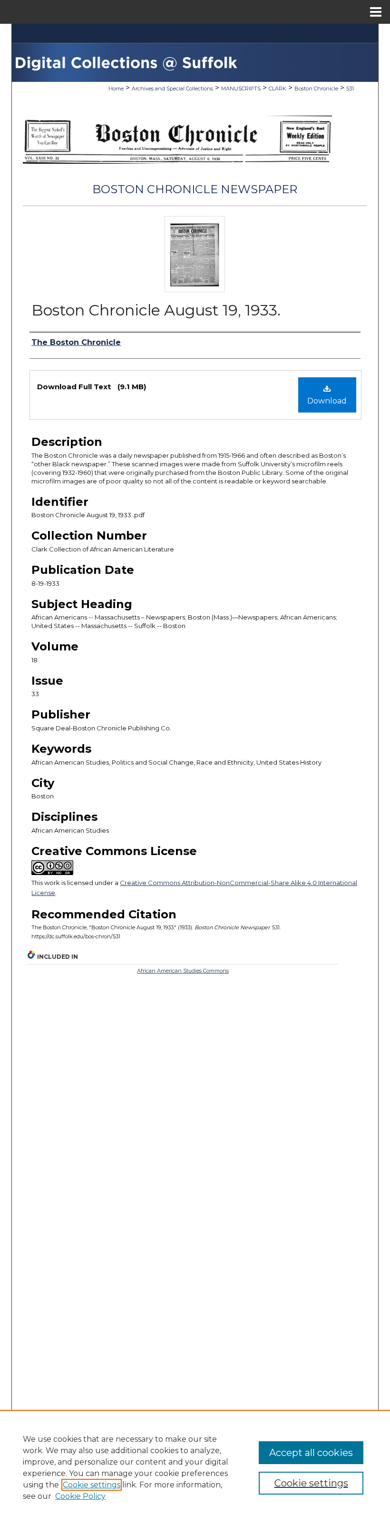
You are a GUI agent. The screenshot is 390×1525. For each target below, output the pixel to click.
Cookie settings (91, 1484)
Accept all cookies (311, 1452)
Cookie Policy (80, 1496)
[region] (195, 1467)
